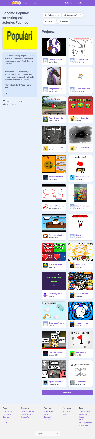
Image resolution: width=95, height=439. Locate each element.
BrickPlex (78, 267)
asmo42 (51, 326)
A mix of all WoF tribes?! (83, 59)
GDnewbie (52, 267)
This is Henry (80, 381)
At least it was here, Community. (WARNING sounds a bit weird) (83, 88)
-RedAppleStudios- (55, 208)
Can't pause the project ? (83, 147)
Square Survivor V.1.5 (57, 381)
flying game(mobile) (57, 323)
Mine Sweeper (80, 352)
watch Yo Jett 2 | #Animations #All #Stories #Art (83, 264)
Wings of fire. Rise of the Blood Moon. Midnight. (57, 88)
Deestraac (78, 121)
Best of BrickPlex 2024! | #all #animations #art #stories (83, 294)
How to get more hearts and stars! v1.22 (57, 264)
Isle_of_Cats (53, 62)
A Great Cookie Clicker (57, 176)
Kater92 (78, 355)
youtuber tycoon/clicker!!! (83, 176)
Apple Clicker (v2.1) (56, 118)
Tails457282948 (54, 121)
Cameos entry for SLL (57, 59)
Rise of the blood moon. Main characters (83, 206)
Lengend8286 (53, 355)
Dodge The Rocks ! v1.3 (57, 147)
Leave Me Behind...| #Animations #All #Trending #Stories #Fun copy (57, 352)
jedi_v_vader (53, 179)
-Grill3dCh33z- (53, 238)
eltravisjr (52, 296)
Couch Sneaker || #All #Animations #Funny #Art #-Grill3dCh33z (57, 235)
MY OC (78, 235)
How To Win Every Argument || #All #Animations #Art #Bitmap (57, 206)
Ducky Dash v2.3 (82, 118)
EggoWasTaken (54, 384)
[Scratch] (16, 3)
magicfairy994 (80, 384)
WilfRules (78, 179)
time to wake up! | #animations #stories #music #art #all (83, 323)
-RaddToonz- (79, 238)
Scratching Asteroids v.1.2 (57, 294)
